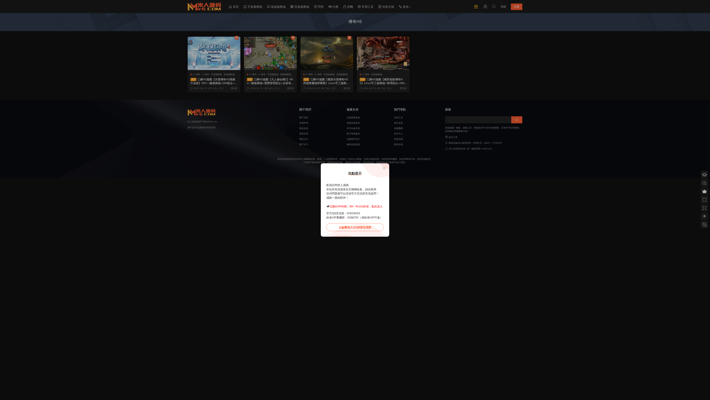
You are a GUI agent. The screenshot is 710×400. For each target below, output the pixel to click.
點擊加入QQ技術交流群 (356, 227)
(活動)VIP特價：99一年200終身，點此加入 (356, 206)
